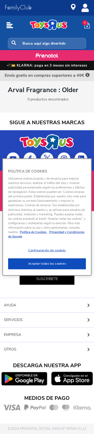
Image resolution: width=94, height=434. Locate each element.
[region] (47, 217)
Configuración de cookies (47, 250)
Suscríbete (47, 278)
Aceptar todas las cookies (47, 263)
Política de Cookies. (33, 232)
